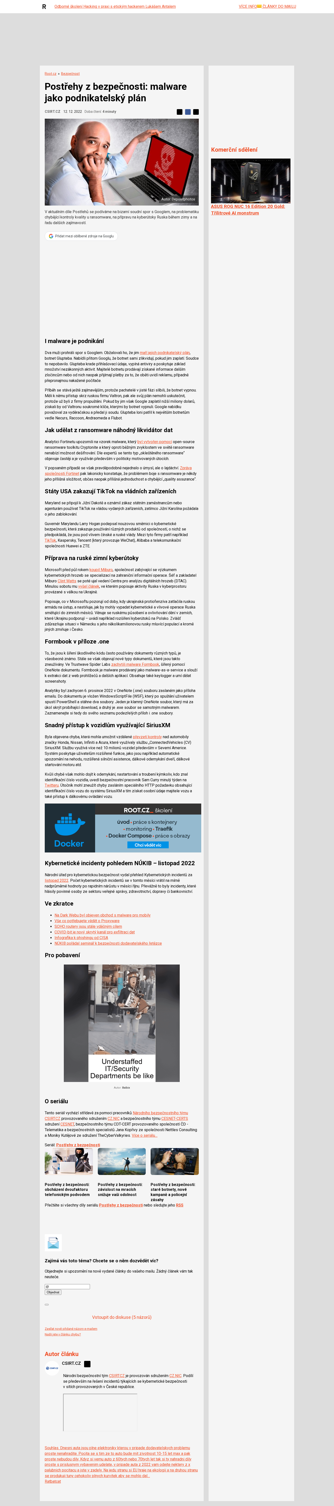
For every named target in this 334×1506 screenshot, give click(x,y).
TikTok (50, 540)
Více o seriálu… (144, 1135)
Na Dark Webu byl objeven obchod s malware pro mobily (103, 915)
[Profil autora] (52, 1368)
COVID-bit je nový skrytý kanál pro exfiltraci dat (95, 932)
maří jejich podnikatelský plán (165, 352)
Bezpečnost (70, 74)
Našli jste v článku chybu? (63, 1334)
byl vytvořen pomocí (154, 441)
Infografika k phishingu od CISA (81, 937)
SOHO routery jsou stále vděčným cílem (88, 926)
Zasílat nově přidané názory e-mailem (71, 1329)
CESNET (67, 1124)
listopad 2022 (56, 880)
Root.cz (50, 74)
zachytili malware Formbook (135, 664)
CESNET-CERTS (174, 1118)
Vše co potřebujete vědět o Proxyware (87, 921)
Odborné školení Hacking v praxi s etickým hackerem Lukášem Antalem (115, 6)
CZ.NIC (114, 1118)
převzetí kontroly (147, 737)
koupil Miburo (101, 569)
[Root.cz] (45, 6)
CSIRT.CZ (52, 112)
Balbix (126, 1087)
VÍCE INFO (248, 6)
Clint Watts (67, 581)
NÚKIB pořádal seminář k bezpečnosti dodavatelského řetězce (108, 943)
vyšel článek (88, 586)
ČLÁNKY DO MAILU (279, 6)
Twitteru (52, 785)
